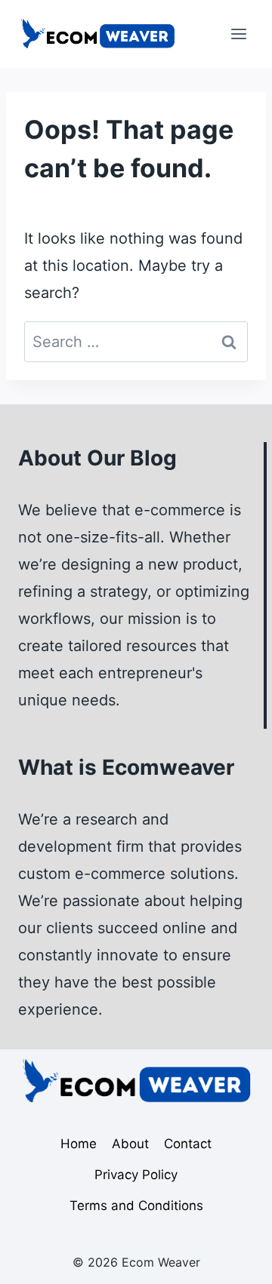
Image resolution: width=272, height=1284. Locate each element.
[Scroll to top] (231, 1258)
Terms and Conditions (136, 1205)
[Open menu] (238, 33)
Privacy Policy (136, 1174)
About (130, 1143)
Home (78, 1143)
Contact (188, 1143)
